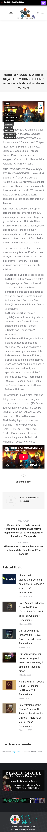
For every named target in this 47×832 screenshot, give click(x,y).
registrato (17, 751)
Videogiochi (9, 124)
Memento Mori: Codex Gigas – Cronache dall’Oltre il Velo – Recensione (31, 688)
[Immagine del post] (9, 579)
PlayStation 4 (9, 114)
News (7, 104)
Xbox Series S (10, 134)
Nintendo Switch (10, 107)
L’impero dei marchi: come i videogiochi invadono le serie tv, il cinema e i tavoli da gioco (31, 662)
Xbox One (8, 127)
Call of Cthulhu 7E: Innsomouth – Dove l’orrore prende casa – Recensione (31, 637)
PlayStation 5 (9, 121)
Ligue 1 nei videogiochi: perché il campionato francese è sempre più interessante (31, 584)
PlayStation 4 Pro (11, 117)
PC (6, 110)
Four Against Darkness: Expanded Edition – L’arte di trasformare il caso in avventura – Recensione (31, 612)
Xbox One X (9, 131)
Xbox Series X (10, 137)
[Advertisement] (23, 44)
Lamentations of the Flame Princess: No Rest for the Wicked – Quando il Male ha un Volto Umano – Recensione (31, 715)
